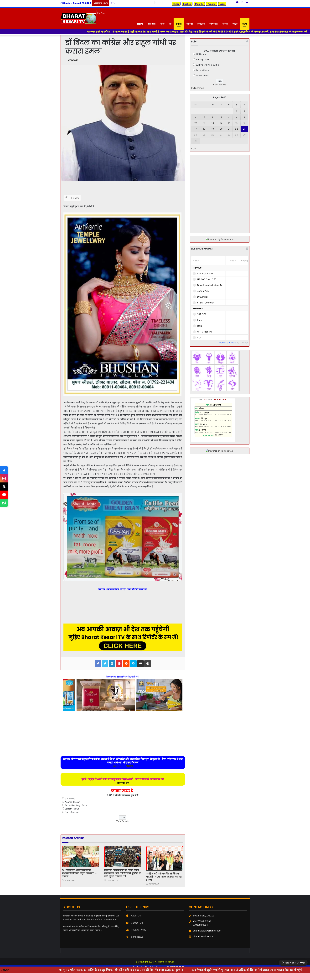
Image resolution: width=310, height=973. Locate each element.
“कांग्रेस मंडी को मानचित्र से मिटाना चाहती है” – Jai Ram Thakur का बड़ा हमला (164, 876)
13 (221, 123)
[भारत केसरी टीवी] (78, 18)
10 (195, 123)
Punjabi (211, 4)
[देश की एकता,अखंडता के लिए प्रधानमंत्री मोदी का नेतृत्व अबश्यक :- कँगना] (80, 856)
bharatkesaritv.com (203, 936)
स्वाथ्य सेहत (213, 23)
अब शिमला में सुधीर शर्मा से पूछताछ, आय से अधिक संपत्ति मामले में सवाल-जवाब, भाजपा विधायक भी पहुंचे (160, 970)
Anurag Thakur (72, 802)
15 (236, 123)
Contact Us (137, 922)
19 (213, 128)
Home (140, 23)
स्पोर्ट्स (235, 23)
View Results (122, 821)
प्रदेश (162, 23)
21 (229, 128)
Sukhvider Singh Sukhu (76, 805)
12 (213, 123)
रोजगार (225, 23)
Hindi (176, 4)
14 (229, 123)
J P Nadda (70, 798)
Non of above (72, 812)
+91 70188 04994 (202, 921)
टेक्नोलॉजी (201, 23)
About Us (136, 915)
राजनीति (179, 23)
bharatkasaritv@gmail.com (207, 930)
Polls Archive (197, 88)
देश (170, 23)
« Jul (193, 148)
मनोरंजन (189, 23)
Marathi (199, 4)
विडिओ (244, 23)
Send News (137, 936)
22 (236, 128)
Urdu (222, 4)
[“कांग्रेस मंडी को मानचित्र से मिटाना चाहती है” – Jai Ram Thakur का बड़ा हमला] (164, 858)
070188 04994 (200, 924)
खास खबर (151, 23)
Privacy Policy (138, 929)
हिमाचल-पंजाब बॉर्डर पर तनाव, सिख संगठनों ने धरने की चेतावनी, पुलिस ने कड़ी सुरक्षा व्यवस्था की (122, 873)
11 (204, 123)
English (187, 4)
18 (204, 128)
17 (196, 128)
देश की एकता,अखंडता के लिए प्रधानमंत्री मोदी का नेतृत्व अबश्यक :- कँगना (79, 873)
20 (221, 128)
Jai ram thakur (72, 808)
